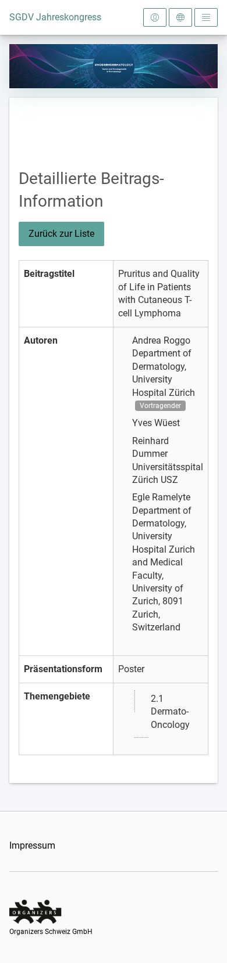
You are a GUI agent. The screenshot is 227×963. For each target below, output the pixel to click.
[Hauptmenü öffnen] (206, 17)
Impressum (32, 845)
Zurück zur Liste (61, 233)
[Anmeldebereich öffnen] (154, 17)
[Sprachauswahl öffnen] (180, 17)
